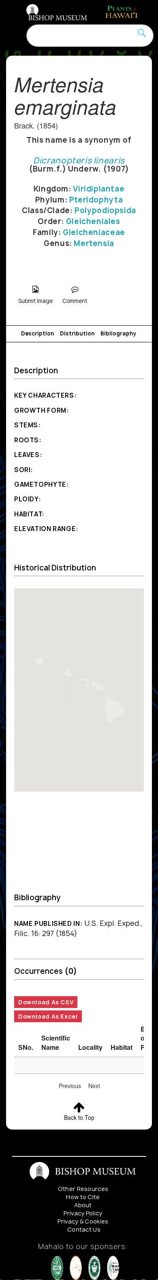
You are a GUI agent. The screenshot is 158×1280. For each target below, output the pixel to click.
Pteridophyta (96, 200)
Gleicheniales (93, 221)
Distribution (77, 333)
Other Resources (83, 1189)
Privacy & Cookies (83, 1221)
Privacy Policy (83, 1213)
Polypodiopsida (105, 210)
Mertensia (94, 243)
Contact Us (83, 1229)
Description (37, 333)
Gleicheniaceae (94, 232)
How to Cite (83, 1197)
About (83, 1205)
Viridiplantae (98, 189)
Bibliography (118, 333)
